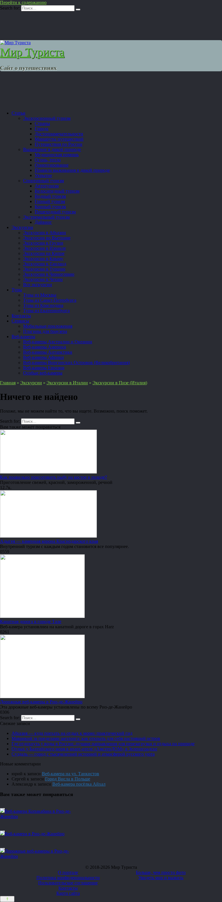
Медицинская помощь (57, 154)
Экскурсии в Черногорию (48, 274)
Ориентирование (52, 165)
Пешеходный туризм (55, 211)
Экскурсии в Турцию (44, 268)
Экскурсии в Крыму (43, 258)
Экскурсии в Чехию (43, 279)
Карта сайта (68, 893)
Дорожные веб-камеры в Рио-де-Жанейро (41, 701)
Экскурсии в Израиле (44, 248)
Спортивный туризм (43, 180)
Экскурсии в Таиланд (44, 263)
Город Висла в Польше (67, 778)
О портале (68, 872)
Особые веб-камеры (42, 372)
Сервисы (20, 320)
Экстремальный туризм (46, 217)
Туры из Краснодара (43, 305)
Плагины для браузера (45, 331)
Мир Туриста (32, 52)
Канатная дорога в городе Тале (30, 621)
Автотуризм (47, 185)
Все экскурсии (37, 284)
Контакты (21, 315)
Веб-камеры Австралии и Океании (57, 341)
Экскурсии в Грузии (43, 243)
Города (41, 128)
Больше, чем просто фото (161, 872)
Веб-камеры (23, 336)
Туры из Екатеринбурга (46, 310)
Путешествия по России (58, 144)
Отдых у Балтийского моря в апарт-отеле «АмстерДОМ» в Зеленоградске (84, 748)
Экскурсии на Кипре (43, 253)
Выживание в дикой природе (52, 149)
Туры (17, 289)
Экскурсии (22, 227)
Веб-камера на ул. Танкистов (70, 773)
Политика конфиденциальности (68, 877)
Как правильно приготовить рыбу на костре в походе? (53, 477)
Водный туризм (50, 196)
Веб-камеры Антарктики (47, 352)
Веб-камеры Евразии (43, 367)
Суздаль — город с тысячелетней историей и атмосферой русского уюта (83, 754)
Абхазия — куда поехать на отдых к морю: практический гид (72, 733)
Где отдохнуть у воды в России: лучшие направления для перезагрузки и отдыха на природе (103, 743)
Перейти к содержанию (23, 2)
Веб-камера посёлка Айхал (79, 784)
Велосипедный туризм (57, 191)
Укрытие (43, 175)
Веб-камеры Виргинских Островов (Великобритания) (76, 362)
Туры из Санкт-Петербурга (49, 300)
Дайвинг (43, 222)
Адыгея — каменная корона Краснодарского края (49, 541)
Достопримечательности (59, 133)
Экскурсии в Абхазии (44, 232)
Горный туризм (50, 201)
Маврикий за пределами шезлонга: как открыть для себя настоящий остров (86, 738)
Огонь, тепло (48, 159)
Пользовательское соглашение (68, 882)
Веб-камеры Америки (44, 346)
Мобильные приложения (47, 326)
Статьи (18, 113)
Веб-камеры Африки (43, 357)
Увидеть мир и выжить (160, 877)
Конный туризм (50, 206)
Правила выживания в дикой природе (72, 170)
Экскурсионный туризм (47, 118)
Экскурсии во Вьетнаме (47, 237)
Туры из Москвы (39, 294)
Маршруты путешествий (59, 139)
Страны (42, 123)
